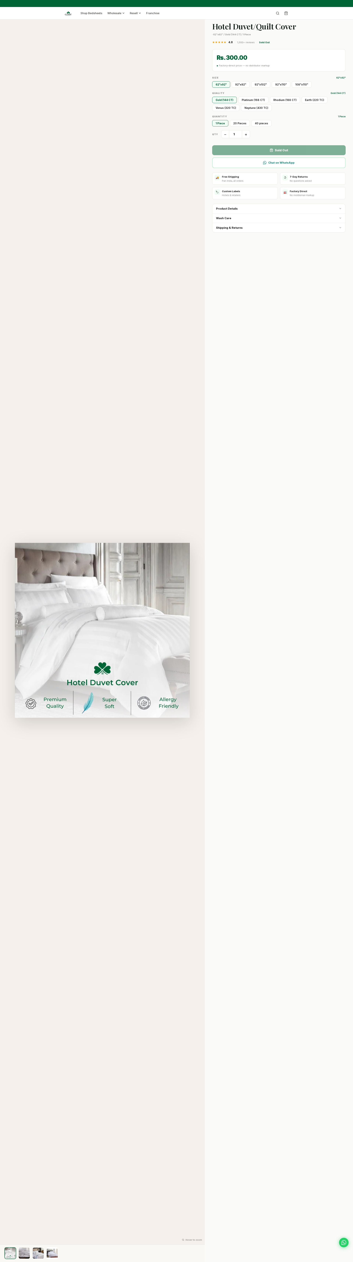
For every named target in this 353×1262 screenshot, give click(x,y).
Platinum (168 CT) (253, 99)
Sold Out (281, 150)
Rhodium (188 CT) (285, 99)
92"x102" (261, 84)
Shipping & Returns (229, 227)
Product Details (227, 208)
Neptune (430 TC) (256, 107)
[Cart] (286, 13)
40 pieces (261, 123)
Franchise (152, 13)
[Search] (277, 13)
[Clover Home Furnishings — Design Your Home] (68, 13)
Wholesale (114, 13)
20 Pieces (239, 123)
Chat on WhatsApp (281, 162)
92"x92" (240, 84)
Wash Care (223, 218)
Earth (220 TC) (314, 99)
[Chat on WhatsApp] (344, 1242)
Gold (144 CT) (224, 99)
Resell (134, 13)
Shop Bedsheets (91, 13)
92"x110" (281, 84)
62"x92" (221, 84)
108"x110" (301, 84)
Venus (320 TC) (226, 107)
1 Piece (220, 123)
